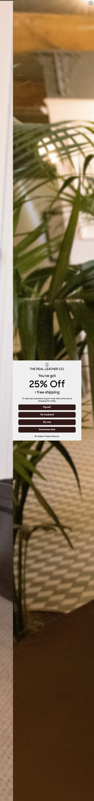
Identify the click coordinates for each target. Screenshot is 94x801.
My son (47, 422)
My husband (47, 415)
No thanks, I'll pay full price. (47, 436)
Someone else (47, 430)
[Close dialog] (91, 3)
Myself (47, 407)
